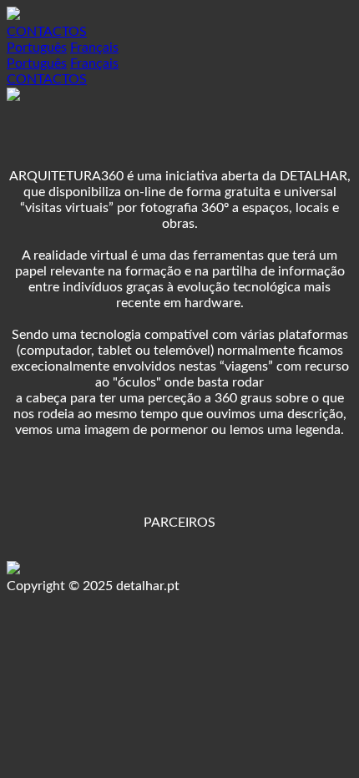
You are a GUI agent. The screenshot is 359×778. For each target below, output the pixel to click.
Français (94, 47)
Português (37, 47)
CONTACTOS (47, 31)
